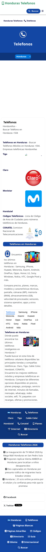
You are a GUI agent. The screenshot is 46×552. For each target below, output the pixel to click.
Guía (32, 536)
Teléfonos (10, 312)
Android (9, 327)
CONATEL (8, 227)
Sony (16, 324)
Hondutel (8, 211)
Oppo (17, 320)
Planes (38, 423)
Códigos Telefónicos (13, 216)
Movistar (7, 190)
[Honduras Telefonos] (43, 11)
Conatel (24, 423)
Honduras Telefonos (20, 3)
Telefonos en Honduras (17, 332)
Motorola (10, 316)
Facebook (11, 497)
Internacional (31, 542)
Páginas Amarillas (16, 531)
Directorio (32, 429)
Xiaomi (21, 316)
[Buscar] (29, 11)
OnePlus (28, 320)
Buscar (35, 11)
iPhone (34, 312)
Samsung (22, 312)
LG (36, 320)
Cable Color (32, 418)
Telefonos (32, 412)
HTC (8, 324)
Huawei (31, 316)
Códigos (36, 531)
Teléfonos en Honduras (15, 142)
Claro (5, 170)
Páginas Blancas (24, 525)
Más (19, 327)
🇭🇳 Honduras (14, 412)
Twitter (10, 505)
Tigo (5, 154)
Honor (9, 320)
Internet (15, 429)
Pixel (33, 324)
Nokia (24, 324)
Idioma (13, 542)
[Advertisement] (23, 88)
